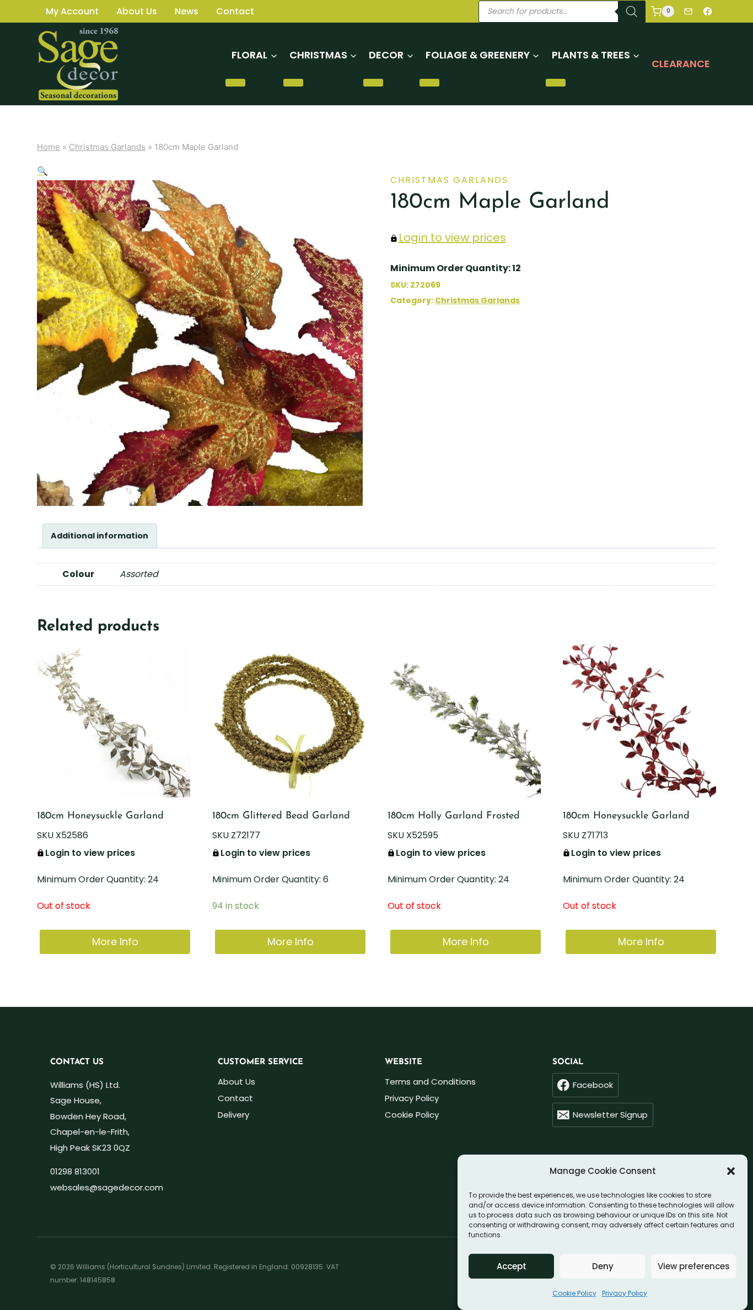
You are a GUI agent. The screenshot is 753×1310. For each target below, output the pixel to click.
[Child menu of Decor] (373, 83)
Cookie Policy (574, 1293)
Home (48, 147)
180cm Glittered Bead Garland (281, 816)
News (186, 11)
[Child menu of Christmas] (293, 83)
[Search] (632, 12)
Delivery (233, 1114)
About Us (136, 11)
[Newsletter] (688, 11)
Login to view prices (452, 237)
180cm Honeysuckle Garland (100, 816)
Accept (511, 1266)
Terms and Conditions (430, 1081)
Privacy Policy (624, 1293)
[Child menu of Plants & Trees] (556, 83)
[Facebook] (707, 11)
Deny (603, 1266)
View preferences (694, 1266)
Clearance (681, 64)
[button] (730, 1171)
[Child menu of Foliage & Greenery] (429, 83)
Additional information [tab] (99, 535)
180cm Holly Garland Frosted (454, 816)
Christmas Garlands (107, 147)
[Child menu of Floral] (235, 83)
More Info (115, 941)
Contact (235, 11)
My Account (72, 11)
